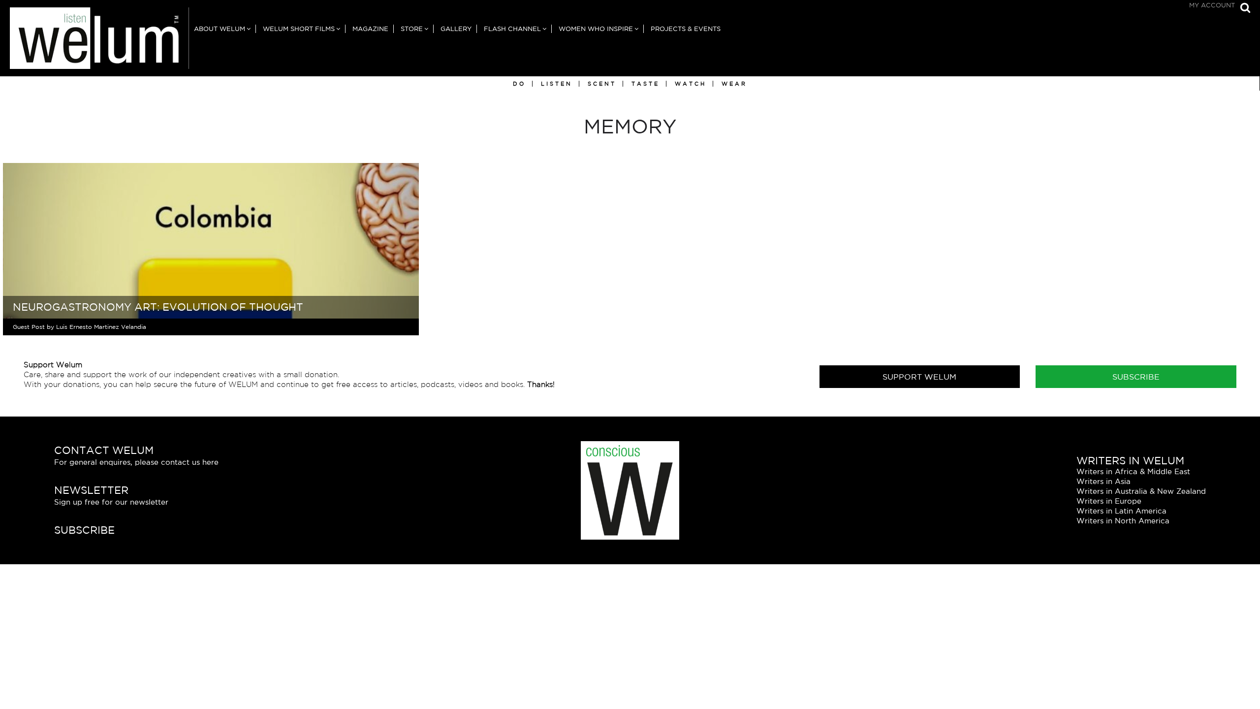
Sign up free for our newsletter (111, 502)
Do (519, 84)
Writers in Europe (1108, 501)
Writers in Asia (1103, 481)
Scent (602, 84)
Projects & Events (686, 28)
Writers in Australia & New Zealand (1141, 491)
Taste (645, 84)
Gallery (456, 28)
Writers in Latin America (1121, 511)
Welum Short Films (299, 28)
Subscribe (1136, 376)
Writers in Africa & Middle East (1133, 471)
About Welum (219, 28)
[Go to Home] (94, 41)
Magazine (370, 28)
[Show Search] (1242, 8)
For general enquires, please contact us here (136, 462)
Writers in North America (1122, 520)
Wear (734, 84)
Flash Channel (512, 28)
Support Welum (919, 376)
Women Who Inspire (596, 28)
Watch (690, 84)
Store (412, 28)
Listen (556, 84)
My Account (1212, 5)
